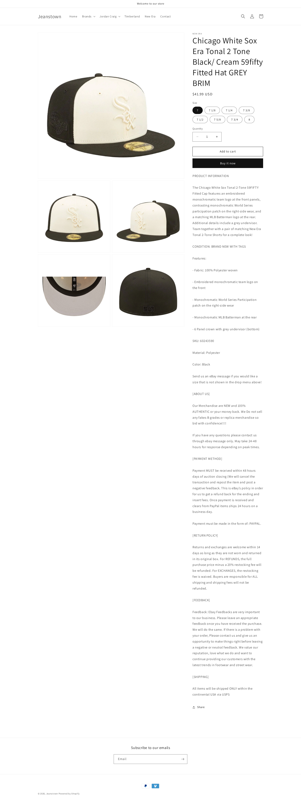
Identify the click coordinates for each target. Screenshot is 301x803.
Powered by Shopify (69, 793)
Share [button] (201, 707)
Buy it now (228, 163)
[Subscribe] (182, 759)
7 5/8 (217, 119)
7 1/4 (229, 110)
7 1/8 (212, 110)
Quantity (197, 128)
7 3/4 (234, 119)
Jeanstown (52, 793)
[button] (88, 16)
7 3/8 (246, 110)
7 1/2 (200, 119)
